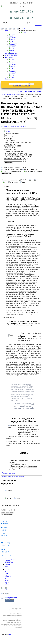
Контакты (8, 79)
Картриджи (9, 57)
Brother (18, 94)
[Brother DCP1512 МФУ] (30, 169)
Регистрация (27, 91)
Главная (23, 28)
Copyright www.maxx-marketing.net (12, 476)
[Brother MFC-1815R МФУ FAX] (12, 171)
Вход (20, 91)
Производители (10, 559)
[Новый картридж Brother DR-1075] (13, 126)
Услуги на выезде (11, 55)
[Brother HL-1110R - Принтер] (11, 169)
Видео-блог (7, 565)
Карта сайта (7, 583)
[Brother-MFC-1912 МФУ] (33, 171)
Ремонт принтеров (11, 54)
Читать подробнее (8, 473)
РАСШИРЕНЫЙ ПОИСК (21, 86)
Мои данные (37, 91)
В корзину (38, 25)
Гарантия (8, 575)
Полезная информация (9, 561)
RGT (10, 634)
